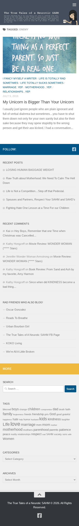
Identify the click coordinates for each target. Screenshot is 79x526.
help (21, 419)
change (23, 409)
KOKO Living (14, 343)
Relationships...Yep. (16, 91)
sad (44, 434)
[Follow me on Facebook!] (74, 149)
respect (36, 434)
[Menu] (74, 4)
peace (6, 434)
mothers (28, 429)
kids (43, 418)
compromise (46, 409)
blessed (7, 409)
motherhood (12, 429)
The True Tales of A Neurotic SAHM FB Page (33, 334)
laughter (66, 419)
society (58, 434)
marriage (28, 424)
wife (69, 434)
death (62, 409)
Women (8, 439)
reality (14, 434)
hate (15, 419)
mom (46, 425)
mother (54, 425)
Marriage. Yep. (13, 87)
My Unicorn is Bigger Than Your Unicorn (38, 102)
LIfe (6, 424)
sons (64, 434)
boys (15, 409)
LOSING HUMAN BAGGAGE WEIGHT (30, 169)
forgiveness (18, 414)
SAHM (49, 434)
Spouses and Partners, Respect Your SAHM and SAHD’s (40, 199)
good (59, 414)
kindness (54, 419)
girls (46, 414)
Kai (8, 230)
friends (27, 414)
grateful (66, 414)
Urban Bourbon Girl (17, 326)
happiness (7, 419)
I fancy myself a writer (20, 78)
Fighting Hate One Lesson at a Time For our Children (37, 207)
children (34, 409)
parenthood (41, 429)
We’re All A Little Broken (20, 351)
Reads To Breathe (17, 318)
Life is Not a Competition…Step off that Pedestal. (35, 191)
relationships (24, 434)
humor (27, 419)
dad (55, 409)
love (15, 424)
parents (53, 429)
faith (67, 409)
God (52, 414)
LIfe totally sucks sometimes (41, 82)
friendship (38, 414)
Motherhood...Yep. (38, 87)
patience (65, 429)
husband (35, 419)
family (7, 414)
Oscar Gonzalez (16, 309)
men (39, 424)
